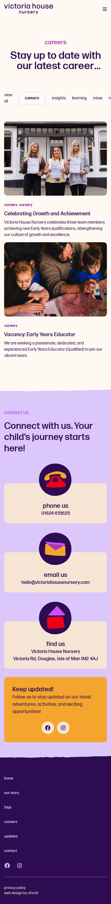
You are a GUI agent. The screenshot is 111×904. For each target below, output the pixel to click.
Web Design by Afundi (21, 893)
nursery (25, 205)
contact (10, 851)
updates (11, 836)
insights (59, 98)
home (8, 778)
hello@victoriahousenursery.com (55, 582)
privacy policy (15, 888)
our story (11, 793)
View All (8, 98)
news (97, 98)
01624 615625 (55, 513)
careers (32, 98)
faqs (7, 807)
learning (79, 98)
